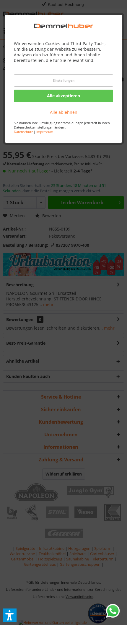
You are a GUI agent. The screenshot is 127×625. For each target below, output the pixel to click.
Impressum (44, 131)
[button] (10, 615)
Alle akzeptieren (63, 95)
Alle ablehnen (63, 112)
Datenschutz (23, 131)
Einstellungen (63, 80)
